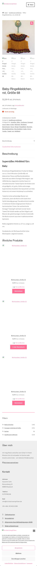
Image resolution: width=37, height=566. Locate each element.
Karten (6, 431)
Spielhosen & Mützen (15, 13)
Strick (29, 129)
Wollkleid (17, 131)
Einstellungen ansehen (18, 559)
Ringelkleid (22, 127)
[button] (34, 531)
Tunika (4, 131)
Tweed (9, 131)
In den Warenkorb (18, 347)
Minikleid (23, 124)
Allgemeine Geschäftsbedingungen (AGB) (19, 522)
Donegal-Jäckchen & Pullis (12, 428)
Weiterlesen (19, 291)
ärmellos (13, 122)
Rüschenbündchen (8, 129)
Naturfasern (6, 127)
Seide (25, 129)
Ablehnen (18, 553)
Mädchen (17, 124)
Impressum (29, 563)
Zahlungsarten (10, 514)
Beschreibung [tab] (7, 141)
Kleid (7, 124)
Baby (18, 122)
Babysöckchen (8, 425)
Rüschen (29, 127)
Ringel (17, 127)
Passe (12, 127)
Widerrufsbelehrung (11, 526)
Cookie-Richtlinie (9, 563)
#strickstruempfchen (11, 463)
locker (12, 124)
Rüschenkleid (18, 129)
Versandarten (9, 518)
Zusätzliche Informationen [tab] (11, 147)
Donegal (30, 122)
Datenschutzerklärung (20, 563)
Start (6, 13)
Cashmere (24, 122)
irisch (4, 124)
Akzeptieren (18, 548)
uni (13, 131)
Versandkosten (19, 105)
